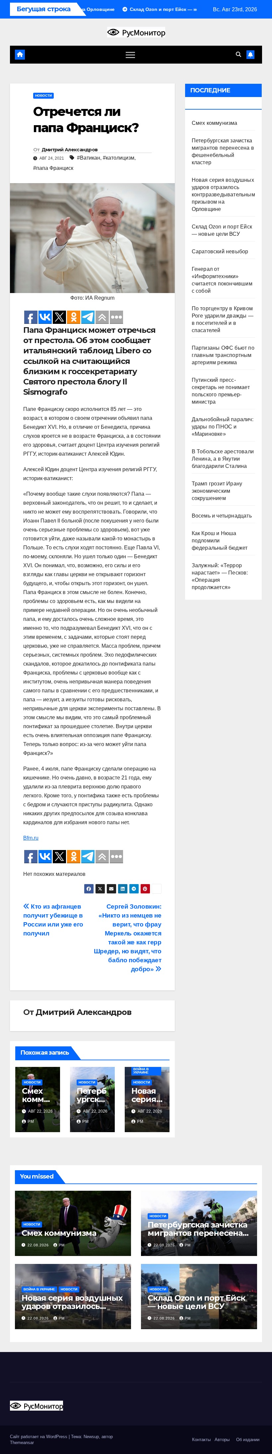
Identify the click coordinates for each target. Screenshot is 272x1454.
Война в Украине (141, 1070)
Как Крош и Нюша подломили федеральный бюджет (220, 540)
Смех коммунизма (35, 1099)
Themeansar (22, 1442)
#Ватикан (88, 158)
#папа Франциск (53, 168)
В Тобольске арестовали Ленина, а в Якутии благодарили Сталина (223, 459)
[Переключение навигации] (130, 54)
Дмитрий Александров (69, 150)
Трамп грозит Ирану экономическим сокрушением (217, 491)
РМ (31, 1121)
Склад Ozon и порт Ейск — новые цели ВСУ (196, 1302)
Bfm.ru (30, 838)
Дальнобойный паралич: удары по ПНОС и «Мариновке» (222, 427)
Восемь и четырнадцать (222, 516)
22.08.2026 (39, 1245)
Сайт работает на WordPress (39, 1436)
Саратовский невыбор (220, 251)
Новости (43, 95)
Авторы (222, 1439)
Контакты (201, 1439)
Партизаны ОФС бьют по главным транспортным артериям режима (223, 355)
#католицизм (118, 158)
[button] (238, 54)
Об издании (247, 1439)
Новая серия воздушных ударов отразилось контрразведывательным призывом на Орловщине (223, 194)
